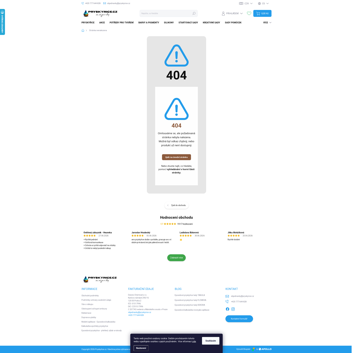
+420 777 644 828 (136, 315)
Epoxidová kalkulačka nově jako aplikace (192, 310)
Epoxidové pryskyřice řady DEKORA (190, 305)
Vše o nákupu (87, 304)
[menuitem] (89, 22)
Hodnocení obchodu (176, 217)
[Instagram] (233, 308)
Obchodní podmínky (90, 295)
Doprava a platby (88, 317)
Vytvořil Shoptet (243, 349)
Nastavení (141, 348)
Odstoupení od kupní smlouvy (94, 309)
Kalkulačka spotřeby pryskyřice (94, 326)
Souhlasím (210, 340)
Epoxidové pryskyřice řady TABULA (190, 295)
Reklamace (86, 313)
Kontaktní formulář (239, 319)
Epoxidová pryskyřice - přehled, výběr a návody (101, 330)
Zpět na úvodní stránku (176, 157)
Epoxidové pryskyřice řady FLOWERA (190, 300)
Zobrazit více (176, 257)
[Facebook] (227, 308)
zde (194, 341)
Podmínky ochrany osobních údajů (96, 300)
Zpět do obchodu (178, 205)
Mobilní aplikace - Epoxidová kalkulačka (98, 322)
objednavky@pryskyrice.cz (139, 312)
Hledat (194, 13)
